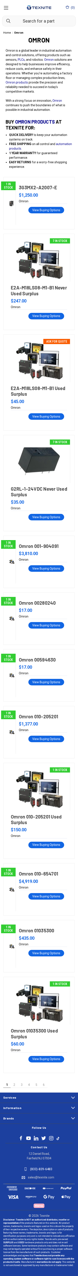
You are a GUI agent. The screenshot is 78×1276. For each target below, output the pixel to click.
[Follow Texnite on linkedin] (36, 1138)
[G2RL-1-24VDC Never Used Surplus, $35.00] (38, 461)
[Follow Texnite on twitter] (43, 1138)
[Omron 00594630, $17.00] (11, 675)
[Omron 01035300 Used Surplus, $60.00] (38, 1003)
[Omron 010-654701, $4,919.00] (11, 889)
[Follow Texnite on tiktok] (58, 1138)
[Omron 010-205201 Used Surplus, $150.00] (38, 789)
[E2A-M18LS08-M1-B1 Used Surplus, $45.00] (38, 361)
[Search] (6, 20)
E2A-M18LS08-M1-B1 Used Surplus (38, 391)
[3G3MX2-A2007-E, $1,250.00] (11, 203)
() (72, 7)
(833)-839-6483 (41, 1169)
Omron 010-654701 (38, 873)
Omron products (17, 82)
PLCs (21, 59)
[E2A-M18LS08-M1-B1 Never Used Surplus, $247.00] (38, 260)
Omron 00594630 (37, 659)
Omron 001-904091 (38, 546)
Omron (49, 59)
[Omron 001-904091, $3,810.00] (11, 562)
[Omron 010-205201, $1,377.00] (11, 732)
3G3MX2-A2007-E (38, 187)
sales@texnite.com (41, 1177)
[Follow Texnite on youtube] (28, 1138)
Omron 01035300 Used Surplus (34, 1033)
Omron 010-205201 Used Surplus (36, 819)
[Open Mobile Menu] (6, 7)
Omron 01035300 (36, 930)
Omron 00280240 (37, 603)
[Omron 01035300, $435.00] (11, 946)
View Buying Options (46, 210)
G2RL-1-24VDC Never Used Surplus (39, 491)
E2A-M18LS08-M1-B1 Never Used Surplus (39, 290)
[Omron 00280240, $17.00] (11, 619)
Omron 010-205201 (38, 716)
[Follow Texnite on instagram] (51, 1138)
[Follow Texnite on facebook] (21, 1138)
